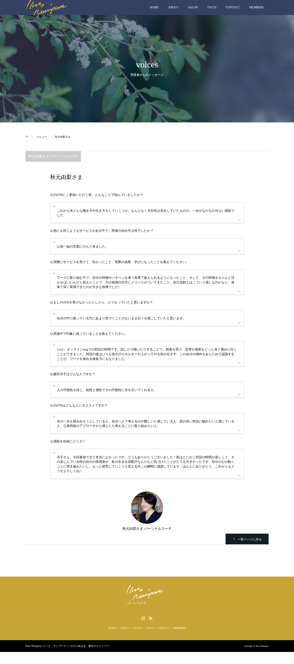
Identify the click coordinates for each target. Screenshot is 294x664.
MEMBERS (256, 7)
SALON (193, 7)
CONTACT (233, 7)
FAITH (211, 7)
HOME (154, 7)
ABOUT (173, 7)
